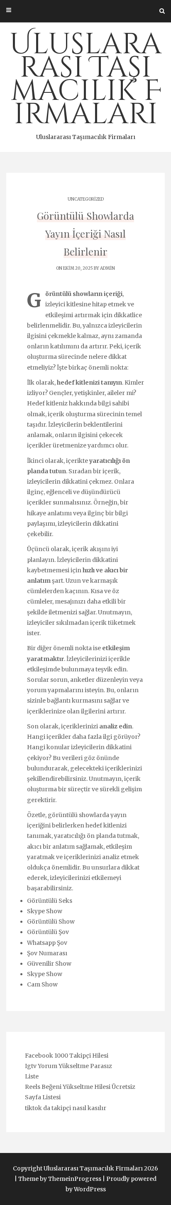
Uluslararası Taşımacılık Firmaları (85, 83)
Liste (32, 1076)
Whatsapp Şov (47, 943)
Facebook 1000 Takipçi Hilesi (66, 1055)
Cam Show (42, 984)
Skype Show (44, 911)
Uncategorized (86, 199)
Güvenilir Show (49, 963)
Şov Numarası (47, 953)
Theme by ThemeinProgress (59, 1179)
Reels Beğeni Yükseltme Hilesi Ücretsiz (80, 1087)
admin (107, 268)
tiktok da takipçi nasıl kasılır (65, 1108)
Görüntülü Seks (49, 900)
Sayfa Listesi (43, 1097)
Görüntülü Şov (48, 932)
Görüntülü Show (51, 921)
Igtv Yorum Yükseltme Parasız (68, 1066)
